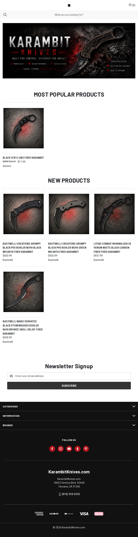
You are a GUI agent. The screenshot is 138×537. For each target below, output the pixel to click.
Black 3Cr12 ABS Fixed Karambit (23, 157)
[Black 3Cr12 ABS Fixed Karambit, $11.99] (23, 128)
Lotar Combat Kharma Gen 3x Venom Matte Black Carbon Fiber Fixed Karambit (112, 247)
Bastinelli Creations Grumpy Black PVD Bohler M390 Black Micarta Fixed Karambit (22, 247)
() (133, 5)
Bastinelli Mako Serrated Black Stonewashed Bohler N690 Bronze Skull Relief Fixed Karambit (23, 327)
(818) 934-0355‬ (71, 494)
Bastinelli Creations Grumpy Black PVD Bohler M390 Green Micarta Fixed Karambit (67, 247)
